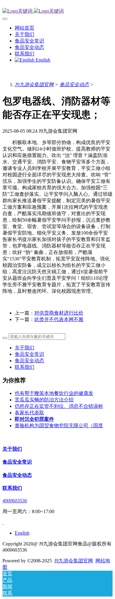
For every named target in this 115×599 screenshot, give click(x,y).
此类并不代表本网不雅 (58, 319)
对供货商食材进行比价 (58, 313)
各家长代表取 (29, 412)
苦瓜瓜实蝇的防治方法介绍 (44, 399)
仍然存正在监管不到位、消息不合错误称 (59, 406)
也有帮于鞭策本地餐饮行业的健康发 (54, 393)
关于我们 (24, 347)
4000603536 (14, 500)
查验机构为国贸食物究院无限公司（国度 (59, 425)
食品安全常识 (29, 354)
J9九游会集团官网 (34, 84)
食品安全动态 (74, 84)
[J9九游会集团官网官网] (57, 11)
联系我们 (24, 367)
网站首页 (24, 27)
